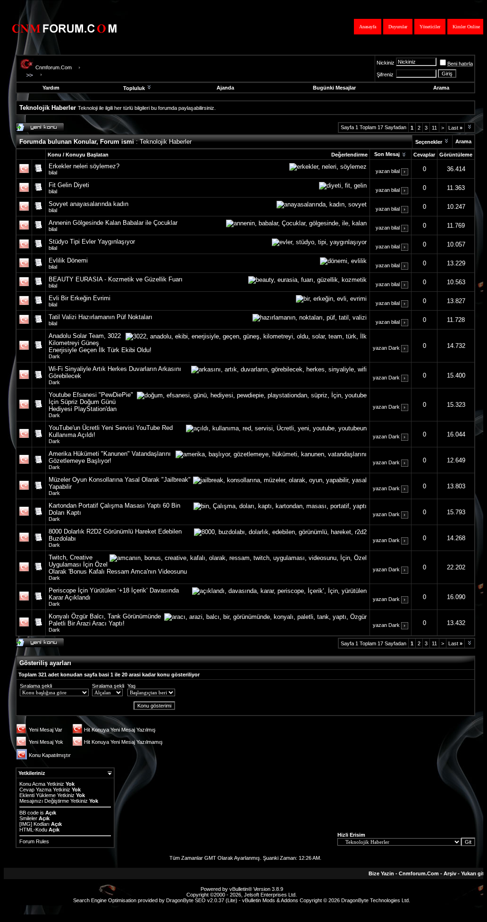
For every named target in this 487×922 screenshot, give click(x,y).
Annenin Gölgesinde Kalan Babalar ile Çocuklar (113, 222)
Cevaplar (424, 154)
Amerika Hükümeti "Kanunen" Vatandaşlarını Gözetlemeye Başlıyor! (110, 457)
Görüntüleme (455, 154)
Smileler (28, 818)
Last (455, 128)
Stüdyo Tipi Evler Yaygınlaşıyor (92, 241)
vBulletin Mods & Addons (270, 900)
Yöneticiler (430, 26)
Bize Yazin (381, 873)
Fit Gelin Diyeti (69, 185)
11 (434, 128)
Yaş (131, 686)
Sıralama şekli (36, 686)
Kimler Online (466, 26)
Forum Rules (34, 841)
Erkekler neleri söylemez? (84, 166)
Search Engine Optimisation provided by (119, 900)
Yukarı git (472, 873)
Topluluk (134, 88)
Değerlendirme (349, 154)
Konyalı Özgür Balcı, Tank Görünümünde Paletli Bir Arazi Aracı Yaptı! (105, 620)
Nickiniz (386, 63)
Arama (441, 88)
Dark (54, 356)
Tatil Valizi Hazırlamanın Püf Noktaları (100, 317)
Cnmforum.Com (53, 67)
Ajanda (225, 88)
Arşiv (450, 873)
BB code (29, 812)
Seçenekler (428, 142)
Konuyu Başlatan (87, 154)
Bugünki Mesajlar (334, 88)
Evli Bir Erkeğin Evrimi (79, 298)
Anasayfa (367, 26)
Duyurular (397, 26)
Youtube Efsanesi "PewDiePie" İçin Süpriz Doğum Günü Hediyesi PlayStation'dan (91, 401)
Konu (54, 154)
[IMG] (25, 824)
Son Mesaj (387, 154)
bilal (53, 172)
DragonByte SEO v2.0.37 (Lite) (201, 900)
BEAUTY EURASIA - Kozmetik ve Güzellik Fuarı (116, 279)
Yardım (50, 88)
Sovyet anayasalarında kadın (88, 203)
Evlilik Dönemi (68, 260)
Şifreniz (385, 74)
